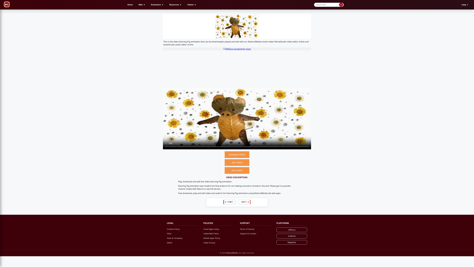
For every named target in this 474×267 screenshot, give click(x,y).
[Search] (341, 5)
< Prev (230, 202)
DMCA (169, 242)
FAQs (169, 233)
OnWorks (292, 236)
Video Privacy (209, 242)
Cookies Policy (173, 229)
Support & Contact (248, 233)
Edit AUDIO (237, 170)
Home (130, 4)
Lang (465, 4)
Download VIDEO (237, 154)
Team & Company (174, 238)
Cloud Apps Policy (211, 229)
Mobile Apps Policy (211, 238)
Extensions (157, 4)
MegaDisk (292, 242)
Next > (244, 202)
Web (141, 4)
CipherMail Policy (211, 233)
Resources (175, 4)
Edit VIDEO (237, 162)
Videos (191, 4)
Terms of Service (247, 229)
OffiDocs (292, 230)
